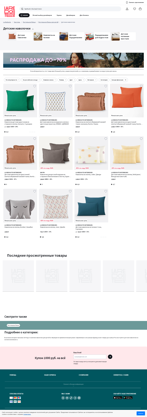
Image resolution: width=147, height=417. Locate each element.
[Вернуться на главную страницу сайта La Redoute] (9, 11)
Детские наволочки (68, 22)
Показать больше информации (74, 384)
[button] (140, 8)
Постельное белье (13, 325)
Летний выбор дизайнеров (42, 15)
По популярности (11, 80)
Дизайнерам (70, 15)
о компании (83, 375)
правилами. (27, 414)
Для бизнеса (84, 15)
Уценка (59, 15)
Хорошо (140, 413)
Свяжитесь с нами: (121, 375)
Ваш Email (77, 352)
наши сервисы (50, 375)
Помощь (13, 375)
